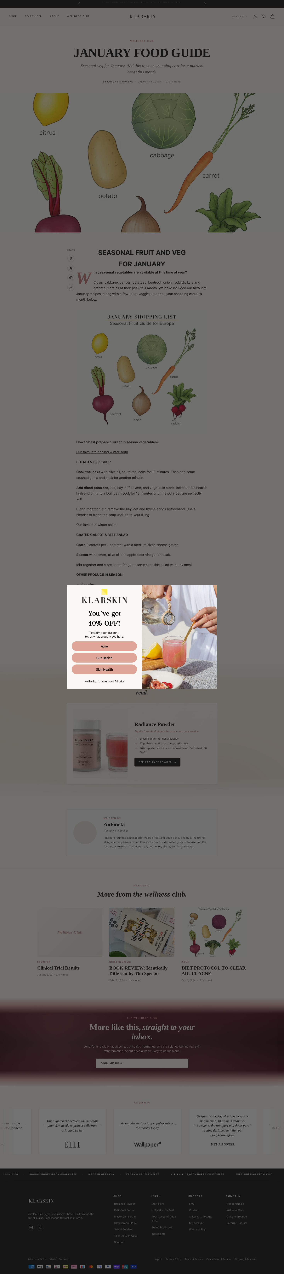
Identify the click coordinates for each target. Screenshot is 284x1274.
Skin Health (104, 669)
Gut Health (104, 657)
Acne (104, 646)
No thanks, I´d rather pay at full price (104, 681)
